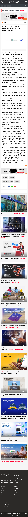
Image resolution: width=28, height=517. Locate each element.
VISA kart (12, 177)
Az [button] (25, 5)
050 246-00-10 (6, 504)
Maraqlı (15, 490)
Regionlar (3, 492)
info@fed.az (5, 506)
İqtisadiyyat (16, 488)
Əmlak (15, 492)
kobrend (17, 181)
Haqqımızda (16, 497)
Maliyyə (15, 486)
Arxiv (2, 497)
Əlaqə (15, 494)
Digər (2, 494)
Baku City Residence (8, 181)
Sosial (2, 490)
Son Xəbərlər (4, 486)
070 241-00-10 (5, 502)
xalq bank (5, 177)
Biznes (2, 488)
